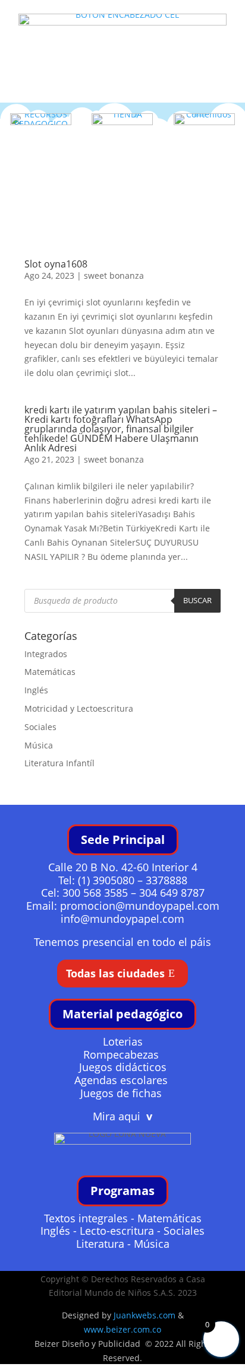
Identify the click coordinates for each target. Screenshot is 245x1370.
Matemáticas (50, 671)
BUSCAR (197, 600)
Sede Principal (123, 839)
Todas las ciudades (115, 973)
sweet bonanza (114, 275)
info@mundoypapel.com (122, 919)
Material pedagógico (122, 1014)
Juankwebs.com (144, 1315)
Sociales (40, 726)
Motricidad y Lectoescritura (78, 708)
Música (38, 745)
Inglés (36, 690)
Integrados (45, 653)
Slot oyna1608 (55, 263)
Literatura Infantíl (59, 763)
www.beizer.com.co (122, 1329)
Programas (122, 1191)
